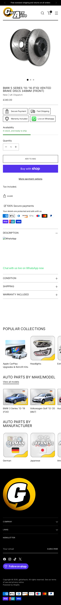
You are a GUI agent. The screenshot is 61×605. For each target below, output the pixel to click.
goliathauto (23, 580)
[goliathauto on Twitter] (20, 560)
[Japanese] (42, 445)
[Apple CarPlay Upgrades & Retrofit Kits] (15, 348)
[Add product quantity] (16, 147)
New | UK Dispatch (13, 94)
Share (10, 196)
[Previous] (4, 3)
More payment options (30, 179)
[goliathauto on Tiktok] (15, 560)
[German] (15, 445)
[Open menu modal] (56, 13)
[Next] (56, 3)
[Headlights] (42, 348)
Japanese (35, 460)
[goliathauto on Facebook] (5, 560)
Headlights (35, 363)
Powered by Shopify (11, 585)
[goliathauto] (15, 13)
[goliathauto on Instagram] (10, 560)
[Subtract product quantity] (6, 147)
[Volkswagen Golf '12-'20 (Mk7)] (42, 397)
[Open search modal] (42, 13)
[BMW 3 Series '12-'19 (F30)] (15, 397)
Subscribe (52, 549)
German (7, 460)
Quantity (7, 140)
